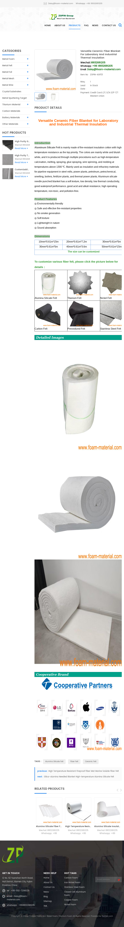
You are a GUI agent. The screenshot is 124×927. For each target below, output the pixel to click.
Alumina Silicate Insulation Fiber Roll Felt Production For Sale (107, 826)
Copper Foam (71, 900)
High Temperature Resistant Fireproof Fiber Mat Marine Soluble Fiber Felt (83, 771)
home (47, 25)
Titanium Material (11, 104)
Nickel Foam (70, 904)
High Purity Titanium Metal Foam (22, 155)
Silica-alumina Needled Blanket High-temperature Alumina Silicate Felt (79, 776)
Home (46, 878)
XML (45, 906)
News (95, 25)
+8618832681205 (27, 905)
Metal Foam (8, 59)
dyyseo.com (107, 916)
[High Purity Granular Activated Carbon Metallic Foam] (7, 145)
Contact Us (109, 25)
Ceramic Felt (90, 761)
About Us (59, 25)
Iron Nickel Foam (72, 882)
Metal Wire (7, 85)
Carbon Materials (11, 111)
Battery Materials (11, 117)
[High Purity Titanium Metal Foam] (7, 159)
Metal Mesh (8, 78)
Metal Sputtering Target (14, 98)
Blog (46, 896)
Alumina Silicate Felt (77, 37)
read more (20, 148)
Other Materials (10, 124)
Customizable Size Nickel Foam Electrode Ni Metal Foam (22, 169)
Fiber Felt (74, 761)
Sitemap (48, 901)
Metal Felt (56, 37)
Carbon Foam (71, 878)
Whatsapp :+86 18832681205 (89, 3)
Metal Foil (7, 72)
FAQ (86, 25)
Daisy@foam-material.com (60, 3)
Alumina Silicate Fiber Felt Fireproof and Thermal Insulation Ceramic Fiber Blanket (49, 826)
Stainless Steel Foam (74, 887)
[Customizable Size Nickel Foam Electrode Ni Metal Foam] (7, 173)
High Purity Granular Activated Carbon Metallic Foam (22, 141)
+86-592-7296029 (20, 890)
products (74, 25)
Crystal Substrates (11, 91)
